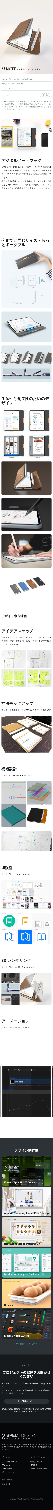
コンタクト (6, 1484)
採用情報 (33, 1465)
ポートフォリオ (8, 1472)
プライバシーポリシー (39, 1468)
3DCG (6, 1465)
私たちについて (36, 1461)
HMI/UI (8, 1469)
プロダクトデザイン (10, 1461)
